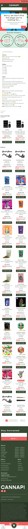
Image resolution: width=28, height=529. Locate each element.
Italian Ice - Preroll (21, 406)
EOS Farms (7, 260)
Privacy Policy (4, 499)
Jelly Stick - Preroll (7, 357)
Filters (3, 527)
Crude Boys (20, 382)
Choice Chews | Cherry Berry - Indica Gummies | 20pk (21, 239)
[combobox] (11, 8)
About (19, 461)
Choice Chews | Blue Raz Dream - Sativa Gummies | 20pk (7, 189)
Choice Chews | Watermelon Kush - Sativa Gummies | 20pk (21, 263)
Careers (20, 463)
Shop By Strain (5, 470)
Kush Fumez (21, 309)
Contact (20, 465)
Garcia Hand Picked (21, 308)
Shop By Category (5, 463)
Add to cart (8, 142)
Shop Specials (4, 465)
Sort (25, 527)
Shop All (3, 461)
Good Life (7, 161)
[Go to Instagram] (5, 491)
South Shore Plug (7, 160)
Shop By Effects (5, 467)
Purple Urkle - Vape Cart (21, 383)
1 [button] (6, 420)
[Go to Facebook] (2, 491)
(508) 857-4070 (5, 475)
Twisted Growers (7, 356)
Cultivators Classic (21, 332)
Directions (20, 467)
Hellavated (21, 186)
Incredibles (7, 235)
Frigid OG (20, 161)
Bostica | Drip (7, 333)
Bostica (7, 332)
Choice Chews (7, 186)
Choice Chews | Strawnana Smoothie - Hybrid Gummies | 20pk (21, 287)
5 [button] (16, 420)
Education (20, 470)
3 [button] (11, 420)
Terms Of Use (10, 499)
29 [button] (21, 420)
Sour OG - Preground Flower (7, 261)
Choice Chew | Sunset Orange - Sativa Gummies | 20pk (21, 213)
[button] (2, 5)
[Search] (24, 8)
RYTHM (7, 129)
